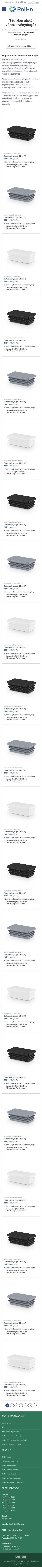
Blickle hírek (6, 1457)
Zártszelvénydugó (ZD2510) (15, 709)
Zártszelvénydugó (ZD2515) (15, 893)
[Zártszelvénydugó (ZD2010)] (21, 316)
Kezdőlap (5, 30)
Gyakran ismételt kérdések (11, 1444)
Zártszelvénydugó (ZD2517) (15, 156)
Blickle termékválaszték (10, 1470)
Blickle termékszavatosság (11, 1436)
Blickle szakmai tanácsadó (11, 1478)
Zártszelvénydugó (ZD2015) (15, 525)
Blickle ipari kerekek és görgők (8, 2)
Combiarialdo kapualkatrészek (33, 2)
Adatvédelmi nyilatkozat (10, 1431)
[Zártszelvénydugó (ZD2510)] (21, 685)
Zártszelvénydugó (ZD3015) (15, 1077)
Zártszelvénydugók (14, 32)
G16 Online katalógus (10, 1461)
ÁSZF (4, 1427)
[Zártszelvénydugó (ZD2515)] (21, 869)
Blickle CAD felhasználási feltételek (14, 1440)
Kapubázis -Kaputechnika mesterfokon (20, 2)
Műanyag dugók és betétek (29, 30)
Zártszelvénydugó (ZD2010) (15, 340)
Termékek (14, 30)
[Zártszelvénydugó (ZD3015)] (21, 1053)
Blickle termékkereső (9, 1465)
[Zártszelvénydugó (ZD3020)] (21, 1238)
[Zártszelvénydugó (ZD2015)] (21, 500)
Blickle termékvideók (9, 1474)
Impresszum (6, 1423)
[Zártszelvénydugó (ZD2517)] (21, 132)
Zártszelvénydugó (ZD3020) (15, 1262)
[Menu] (4, 9)
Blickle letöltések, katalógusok (13, 1482)
